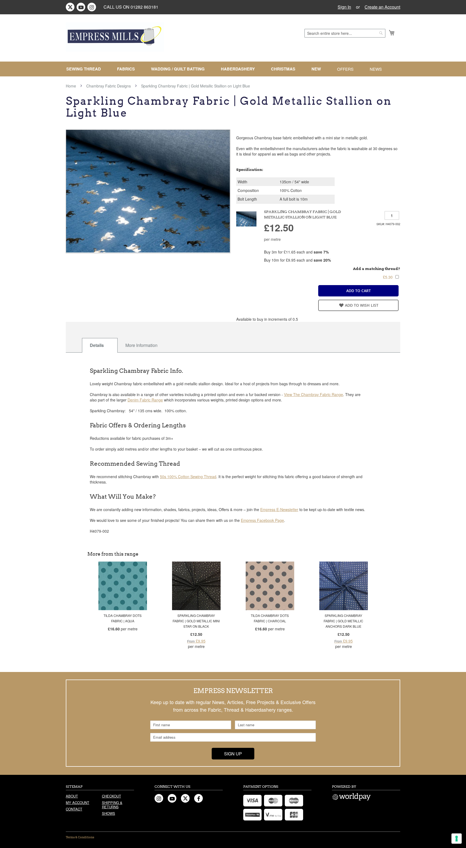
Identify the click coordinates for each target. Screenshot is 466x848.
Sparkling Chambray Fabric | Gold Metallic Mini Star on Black (196, 621)
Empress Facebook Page (262, 520)
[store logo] (115, 37)
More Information (141, 345)
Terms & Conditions (80, 837)
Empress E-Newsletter (279, 509)
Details (97, 345)
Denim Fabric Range (145, 400)
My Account (77, 802)
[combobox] (344, 33)
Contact (74, 809)
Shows (108, 813)
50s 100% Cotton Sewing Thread (188, 476)
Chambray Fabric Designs (108, 86)
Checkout (111, 796)
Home (71, 86)
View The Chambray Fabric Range (313, 394)
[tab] (100, 345)
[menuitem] (86, 69)
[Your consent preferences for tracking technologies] (456, 838)
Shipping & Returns (112, 804)
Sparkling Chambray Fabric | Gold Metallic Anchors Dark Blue (343, 621)
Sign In (344, 7)
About (72, 796)
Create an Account (382, 7)
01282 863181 (144, 7)
